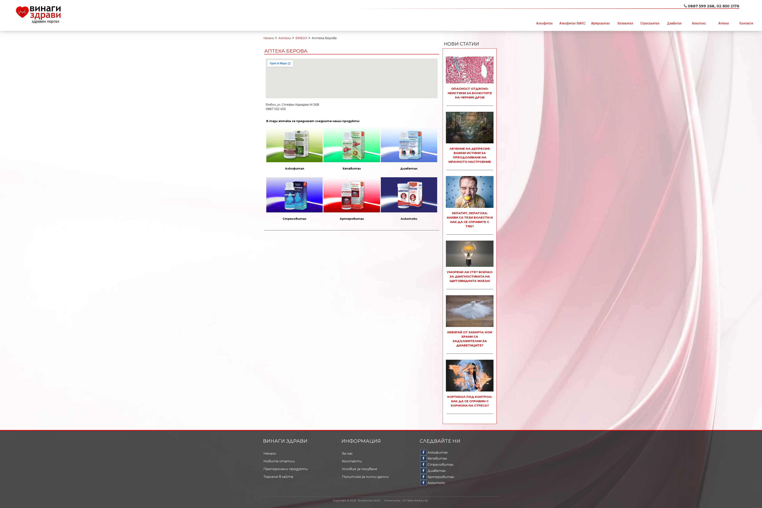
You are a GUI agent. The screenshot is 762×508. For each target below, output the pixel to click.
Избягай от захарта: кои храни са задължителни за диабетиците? (469, 338)
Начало (268, 38)
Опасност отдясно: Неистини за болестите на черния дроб (470, 93)
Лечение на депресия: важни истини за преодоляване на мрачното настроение (469, 155)
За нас (347, 453)
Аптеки (723, 23)
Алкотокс (699, 23)
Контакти (746, 23)
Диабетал (674, 23)
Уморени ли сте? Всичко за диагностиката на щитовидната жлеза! (470, 276)
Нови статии (461, 44)
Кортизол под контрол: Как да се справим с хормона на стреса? (469, 401)
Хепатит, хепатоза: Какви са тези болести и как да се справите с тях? (470, 219)
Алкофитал (544, 23)
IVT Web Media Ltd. (415, 500)
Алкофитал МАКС (572, 23)
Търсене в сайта (278, 477)
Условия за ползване (359, 469)
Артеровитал (600, 23)
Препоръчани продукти (286, 469)
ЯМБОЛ (301, 38)
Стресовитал (649, 23)
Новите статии (279, 461)
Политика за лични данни (365, 477)
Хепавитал (625, 23)
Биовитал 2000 (369, 500)
